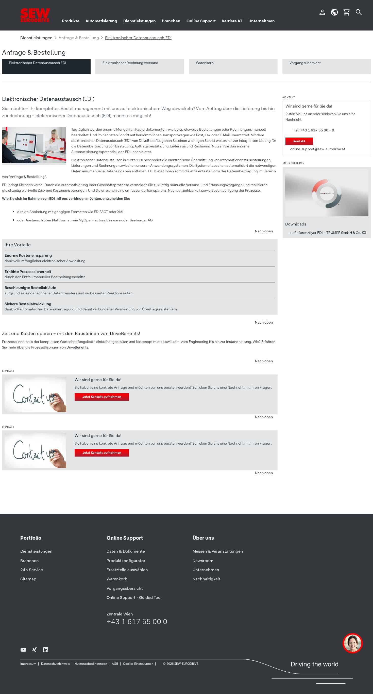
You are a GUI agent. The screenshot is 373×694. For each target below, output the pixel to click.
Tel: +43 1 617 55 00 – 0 (314, 130)
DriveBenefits (150, 140)
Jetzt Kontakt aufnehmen (101, 396)
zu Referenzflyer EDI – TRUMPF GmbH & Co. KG (328, 232)
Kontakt (299, 141)
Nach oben (264, 231)
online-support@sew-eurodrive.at (317, 149)
